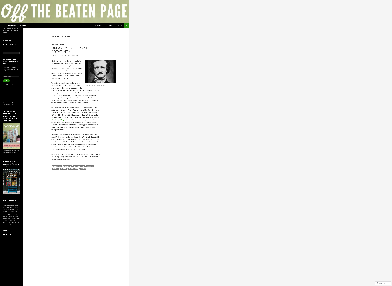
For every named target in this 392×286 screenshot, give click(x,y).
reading (55, 168)
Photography (7, 40)
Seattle (62, 44)
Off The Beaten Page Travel (14, 25)
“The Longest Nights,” (59, 120)
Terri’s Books (109, 25)
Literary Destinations (9, 37)
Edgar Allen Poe (79, 166)
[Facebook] (4, 234)
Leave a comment (72, 55)
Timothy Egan (73, 168)
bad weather (57, 166)
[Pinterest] (10, 234)
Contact (119, 25)
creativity (67, 166)
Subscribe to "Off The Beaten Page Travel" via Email (10, 61)
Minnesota (55, 44)
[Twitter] (6, 234)
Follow (6, 80)
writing (83, 168)
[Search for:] (11, 53)
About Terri (98, 25)
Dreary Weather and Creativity (70, 50)
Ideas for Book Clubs (9, 44)
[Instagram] (8, 234)
